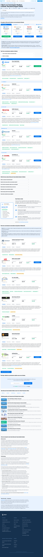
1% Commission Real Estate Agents (6, 545)
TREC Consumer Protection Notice (21, 552)
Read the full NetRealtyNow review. (16, 365)
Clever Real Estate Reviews (17, 527)
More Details (18, 36)
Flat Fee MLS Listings (25, 535)
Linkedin (15, 546)
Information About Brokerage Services (29, 552)
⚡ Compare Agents (6, 36)
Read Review (37, 89)
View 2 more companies (5, 371)
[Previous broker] (39, 22)
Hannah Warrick (15, 8)
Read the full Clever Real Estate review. (15, 75)
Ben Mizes (26, 8)
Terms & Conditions (15, 552)
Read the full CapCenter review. (6, 99)
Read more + (3, 18)
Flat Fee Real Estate (5, 547)
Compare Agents (28, 383)
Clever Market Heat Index (12, 448)
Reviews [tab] (13, 69)
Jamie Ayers (6, 8)
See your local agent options (14, 47)
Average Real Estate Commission (25, 532)
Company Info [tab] (18, 69)
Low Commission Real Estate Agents (6, 541)
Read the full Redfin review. (35, 122)
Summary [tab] (3, 69)
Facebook (15, 540)
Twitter (15, 542)
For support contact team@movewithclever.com (6, 531)
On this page (4, 10)
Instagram (15, 544)
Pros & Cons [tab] (8, 69)
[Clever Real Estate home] (3, 1)
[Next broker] (41, 22)
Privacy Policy (10, 552)
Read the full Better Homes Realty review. (18, 270)
